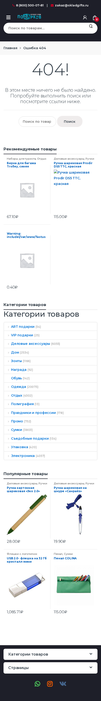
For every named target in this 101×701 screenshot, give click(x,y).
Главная (10, 48)
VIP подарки (22, 335)
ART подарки (23, 326)
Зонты (16, 361)
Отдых (41, 158)
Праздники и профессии (33, 413)
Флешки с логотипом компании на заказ (22, 555)
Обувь (16, 378)
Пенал (58, 554)
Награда (19, 370)
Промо (17, 421)
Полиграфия (22, 404)
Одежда (18, 387)
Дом (15, 352)
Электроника (23, 456)
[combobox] (44, 28)
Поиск (90, 28)
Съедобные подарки (30, 438)
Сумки (16, 430)
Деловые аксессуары (69, 158)
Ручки (89, 158)
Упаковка (19, 447)
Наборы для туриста (21, 158)
